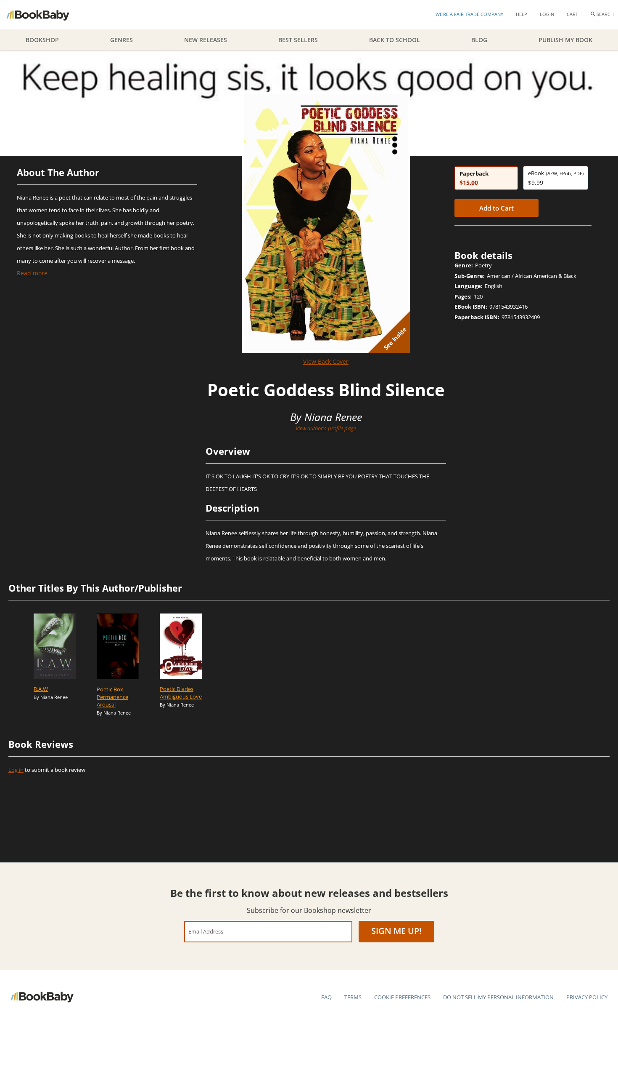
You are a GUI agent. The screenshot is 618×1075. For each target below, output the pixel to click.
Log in (16, 770)
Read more (32, 273)
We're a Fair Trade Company (469, 14)
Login (547, 14)
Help (521, 14)
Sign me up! (396, 930)
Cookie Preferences (402, 997)
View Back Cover (326, 361)
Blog (479, 40)
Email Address (205, 931)
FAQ (326, 997)
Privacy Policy (586, 997)
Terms (353, 997)
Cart (572, 14)
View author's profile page (326, 428)
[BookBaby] (45, 14)
